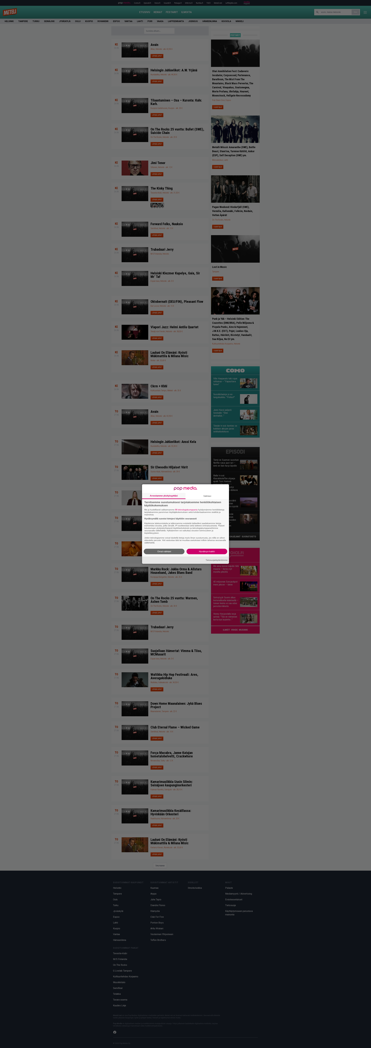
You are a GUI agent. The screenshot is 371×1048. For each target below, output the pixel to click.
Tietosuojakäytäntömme (217, 560)
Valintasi (207, 496)
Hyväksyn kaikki (207, 551)
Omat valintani (164, 551)
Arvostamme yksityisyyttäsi (164, 495)
